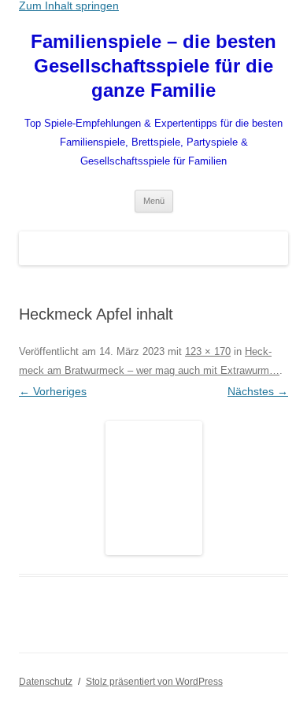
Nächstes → (257, 391)
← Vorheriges (53, 391)
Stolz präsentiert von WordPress (154, 681)
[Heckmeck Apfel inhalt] (153, 488)
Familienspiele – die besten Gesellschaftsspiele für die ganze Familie (153, 66)
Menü (154, 200)
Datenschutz (45, 681)
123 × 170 (208, 351)
